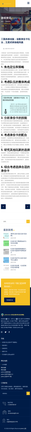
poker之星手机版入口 (7, 374)
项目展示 (4, 345)
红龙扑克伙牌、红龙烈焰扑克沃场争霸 (18, 266)
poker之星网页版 (6, 372)
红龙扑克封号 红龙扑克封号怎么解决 (19, 259)
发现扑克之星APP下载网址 (9, 342)
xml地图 (4, 364)
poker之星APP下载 (6, 376)
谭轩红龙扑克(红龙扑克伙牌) (19, 234)
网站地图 (3, 367)
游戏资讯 (7, 21)
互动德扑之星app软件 (8, 354)
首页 (2, 21)
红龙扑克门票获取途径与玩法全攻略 (18, 242)
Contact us (10, 300)
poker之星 (23, 428)
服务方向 (4, 351)
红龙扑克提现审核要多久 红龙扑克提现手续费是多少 (18, 250)
